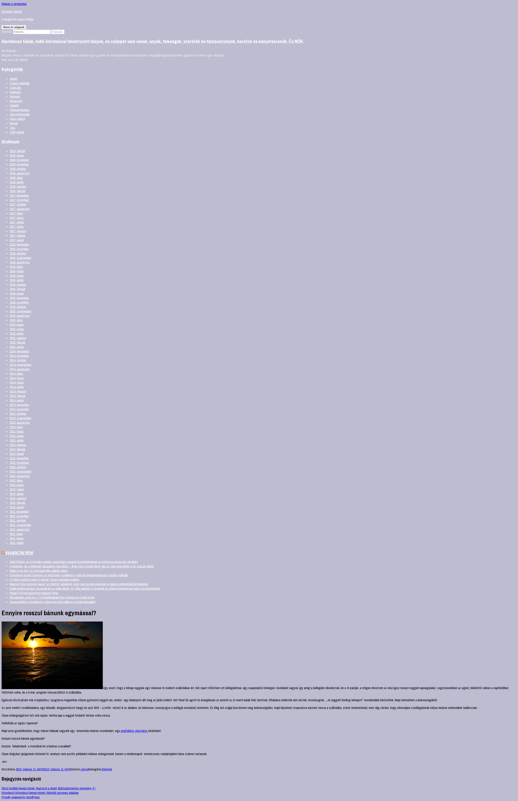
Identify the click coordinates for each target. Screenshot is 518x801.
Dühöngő (15, 92)
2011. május (17, 543)
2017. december (19, 195)
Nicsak (14, 123)
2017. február (17, 235)
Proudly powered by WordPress (21, 797)
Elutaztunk (16, 101)
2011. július (16, 534)
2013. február (17, 449)
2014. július (16, 373)
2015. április (17, 333)
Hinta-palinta (17, 119)
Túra (12, 127)
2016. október (18, 253)
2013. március (18, 445)
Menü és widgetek (13, 27)
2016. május (17, 275)
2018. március (18, 186)
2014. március (18, 391)
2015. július (16, 320)
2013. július (16, 427)
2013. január (17, 453)
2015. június (17, 324)
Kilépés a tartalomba (14, 4)
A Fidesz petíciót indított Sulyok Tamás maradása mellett (45, 579)
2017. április (17, 226)
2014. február (17, 396)
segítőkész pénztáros (134, 731)
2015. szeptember (20, 311)
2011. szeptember (20, 525)
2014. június (17, 378)
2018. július (16, 177)
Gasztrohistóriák (20, 114)
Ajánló (13, 78)
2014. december (19, 351)
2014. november (19, 356)
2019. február (17, 151)
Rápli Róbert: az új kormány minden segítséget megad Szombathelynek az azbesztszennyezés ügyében (74, 562)
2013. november (19, 409)
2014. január (17, 400)
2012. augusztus (20, 476)
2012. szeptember (20, 471)
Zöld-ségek (17, 132)
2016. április (17, 280)
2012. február (17, 502)
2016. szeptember (20, 258)
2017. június (17, 218)
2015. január (17, 347)
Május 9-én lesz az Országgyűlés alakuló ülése (38, 570)
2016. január (17, 293)
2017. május (17, 222)
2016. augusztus (20, 262)
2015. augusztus (20, 315)
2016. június (17, 271)
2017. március (18, 231)
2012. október (18, 467)
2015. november (19, 302)
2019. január (17, 155)
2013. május (17, 436)
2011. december (19, 511)
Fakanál (14, 105)
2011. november (19, 516)
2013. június (17, 431)
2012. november (19, 462)
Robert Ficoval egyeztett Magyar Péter (34, 593)
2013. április (17, 440)
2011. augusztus (19, 529)
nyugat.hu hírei (19, 552)
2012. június (17, 485)
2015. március (18, 338)
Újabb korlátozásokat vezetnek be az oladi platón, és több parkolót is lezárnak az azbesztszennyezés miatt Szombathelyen (85, 588)
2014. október (18, 360)
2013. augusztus (20, 422)
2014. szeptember (20, 364)
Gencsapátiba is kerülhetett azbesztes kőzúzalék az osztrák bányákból (53, 602)
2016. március (18, 284)
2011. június (16, 538)
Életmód (15, 96)
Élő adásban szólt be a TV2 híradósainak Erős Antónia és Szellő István (52, 597)
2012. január (17, 507)
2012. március (18, 498)
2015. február (17, 342)
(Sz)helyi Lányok (12, 11)
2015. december (19, 298)
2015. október (18, 307)
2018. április (17, 182)
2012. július (16, 480)
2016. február (17, 289)
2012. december (19, 458)
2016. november (19, 249)
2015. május (17, 329)
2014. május (17, 382)
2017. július (16, 213)
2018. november (19, 164)
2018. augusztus (20, 173)
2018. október (18, 169)
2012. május (17, 489)
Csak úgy (15, 87)
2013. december (19, 405)
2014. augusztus (20, 369)
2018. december (19, 160)
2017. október (18, 204)
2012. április (17, 494)
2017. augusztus (20, 209)
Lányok (85, 769)
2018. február (17, 191)
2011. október (18, 520)
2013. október (18, 413)
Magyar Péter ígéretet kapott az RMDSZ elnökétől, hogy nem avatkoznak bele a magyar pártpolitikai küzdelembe (79, 584)
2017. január (17, 240)
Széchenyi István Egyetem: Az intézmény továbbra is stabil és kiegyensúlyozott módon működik (69, 575)
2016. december (19, 244)
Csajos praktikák (19, 83)
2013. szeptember (20, 418)
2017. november (19, 200)
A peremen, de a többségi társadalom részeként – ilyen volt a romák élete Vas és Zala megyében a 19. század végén (82, 566)
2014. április (17, 387)
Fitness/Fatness (19, 110)
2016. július (16, 267)
